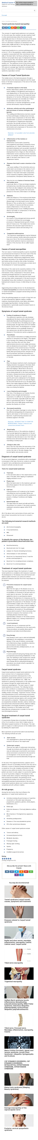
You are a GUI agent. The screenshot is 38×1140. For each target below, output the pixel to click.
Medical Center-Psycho (11, 3)
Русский (4, 15)
